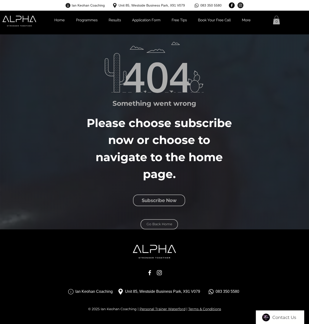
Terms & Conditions (204, 309)
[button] (276, 20)
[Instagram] (240, 5)
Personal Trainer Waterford (162, 309)
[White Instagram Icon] (159, 272)
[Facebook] (232, 5)
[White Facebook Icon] (149, 272)
